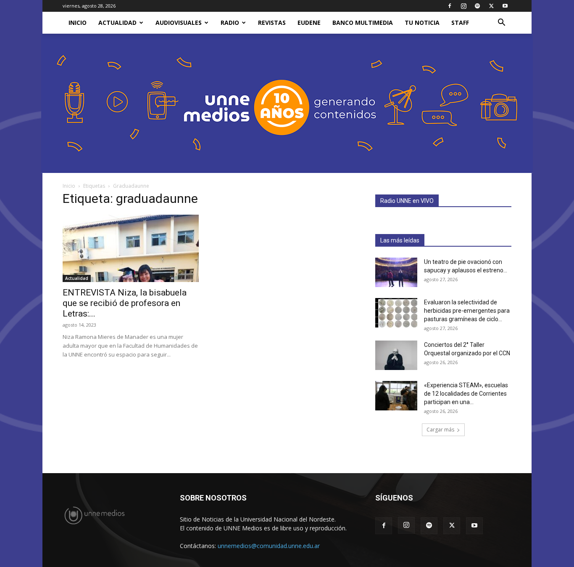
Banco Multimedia (362, 23)
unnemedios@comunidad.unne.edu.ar (269, 546)
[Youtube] (505, 6)
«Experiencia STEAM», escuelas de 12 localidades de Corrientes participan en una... (466, 393)
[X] (491, 6)
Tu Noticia (422, 23)
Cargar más (440, 429)
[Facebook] (449, 6)
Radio (230, 23)
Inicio (69, 185)
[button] (501, 23)
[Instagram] (463, 6)
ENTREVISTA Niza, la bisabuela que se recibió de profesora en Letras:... (125, 303)
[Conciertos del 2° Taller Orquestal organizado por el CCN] (396, 355)
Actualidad (117, 23)
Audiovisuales (178, 23)
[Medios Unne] (287, 103)
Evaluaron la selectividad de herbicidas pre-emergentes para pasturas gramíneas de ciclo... (467, 310)
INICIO (77, 23)
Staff (460, 23)
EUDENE (309, 23)
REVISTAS (272, 23)
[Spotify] (477, 6)
